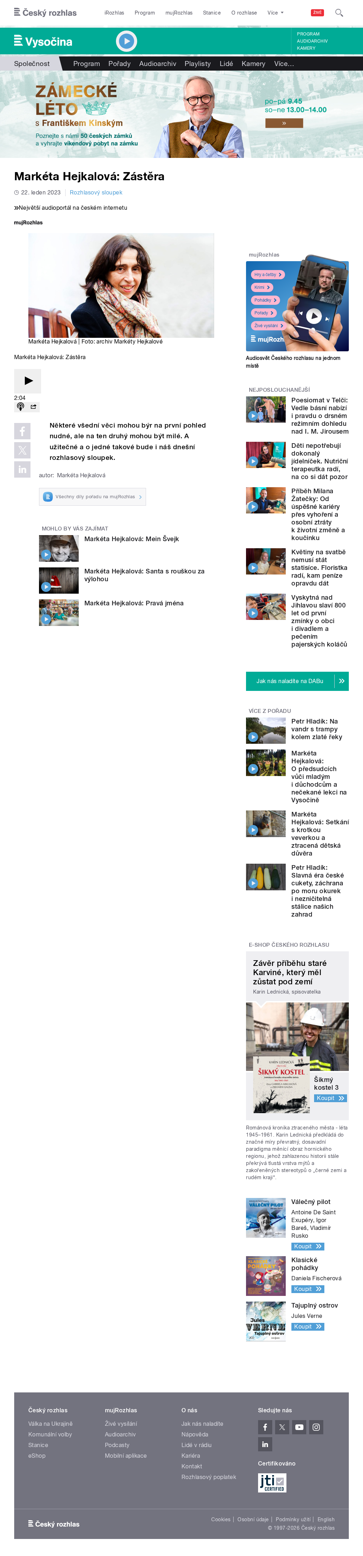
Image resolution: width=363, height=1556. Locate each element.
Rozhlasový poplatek (209, 1477)
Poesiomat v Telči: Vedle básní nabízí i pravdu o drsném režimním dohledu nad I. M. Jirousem (320, 415)
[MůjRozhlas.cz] (28, 223)
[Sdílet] (33, 407)
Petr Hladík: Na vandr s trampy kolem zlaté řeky (316, 729)
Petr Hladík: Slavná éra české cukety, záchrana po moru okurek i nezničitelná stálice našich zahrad (317, 891)
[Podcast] (20, 407)
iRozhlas (114, 13)
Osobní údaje (253, 1519)
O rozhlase (244, 13)
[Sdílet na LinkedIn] (22, 469)
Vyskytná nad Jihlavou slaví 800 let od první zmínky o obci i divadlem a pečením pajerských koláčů (319, 621)
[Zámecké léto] (181, 114)
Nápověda (195, 1434)
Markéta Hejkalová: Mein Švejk (131, 539)
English (326, 1519)
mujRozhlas (179, 13)
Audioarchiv (312, 41)
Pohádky (263, 300)
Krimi (259, 287)
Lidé (226, 63)
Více (284, 63)
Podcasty (117, 1445)
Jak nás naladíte (203, 1423)
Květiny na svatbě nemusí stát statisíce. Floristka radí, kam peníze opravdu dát (319, 567)
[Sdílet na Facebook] (22, 431)
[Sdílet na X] (22, 450)
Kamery (306, 48)
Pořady (119, 63)
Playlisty (198, 63)
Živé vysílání (266, 325)
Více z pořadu (270, 711)
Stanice (212, 13)
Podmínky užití (293, 1519)
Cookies (220, 1519)
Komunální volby (50, 1434)
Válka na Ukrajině (50, 1423)
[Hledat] (339, 13)
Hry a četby (265, 274)
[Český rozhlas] (45, 13)
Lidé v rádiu (197, 1445)
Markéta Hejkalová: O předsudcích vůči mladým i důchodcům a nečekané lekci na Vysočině (319, 776)
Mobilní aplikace (126, 1455)
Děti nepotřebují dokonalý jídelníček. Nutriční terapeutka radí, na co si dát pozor (319, 461)
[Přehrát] (27, 381)
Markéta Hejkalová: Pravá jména (134, 603)
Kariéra (191, 1455)
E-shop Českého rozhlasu (289, 945)
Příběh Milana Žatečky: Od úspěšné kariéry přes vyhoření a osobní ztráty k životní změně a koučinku (318, 514)
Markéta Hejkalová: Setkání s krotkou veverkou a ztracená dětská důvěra (320, 833)
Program (145, 13)
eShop (36, 1455)
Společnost (32, 63)
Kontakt (192, 1466)
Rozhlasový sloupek (96, 192)
